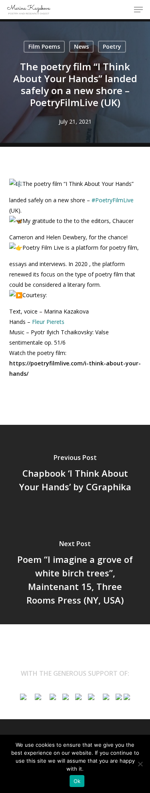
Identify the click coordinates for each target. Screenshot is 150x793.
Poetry (112, 46)
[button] (138, 10)
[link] (48, 321)
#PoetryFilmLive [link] (113, 200)
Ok (77, 781)
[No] (140, 764)
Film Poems (44, 46)
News (81, 46)
